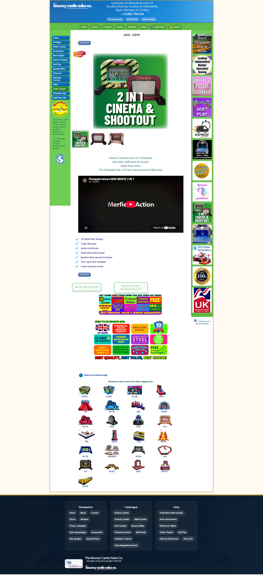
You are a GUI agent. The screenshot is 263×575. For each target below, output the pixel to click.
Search (176, 27)
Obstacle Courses (57, 79)
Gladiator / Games (123, 538)
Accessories (58, 51)
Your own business (168, 519)
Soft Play (57, 64)
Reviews (132, 27)
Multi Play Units (59, 98)
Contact (107, 27)
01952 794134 (134, 14)
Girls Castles (120, 526)
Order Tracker (59, 89)
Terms (120, 27)
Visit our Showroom (169, 538)
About (95, 27)
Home (84, 27)
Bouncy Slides (138, 526)
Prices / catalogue (77, 526)
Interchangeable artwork (126, 545)
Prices (55, 38)
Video (55, 84)
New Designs (58, 55)
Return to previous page (95, 375)
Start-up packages (77, 532)
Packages (57, 42)
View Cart (159, 27)
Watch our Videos (168, 526)
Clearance (57, 73)
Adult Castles (140, 519)
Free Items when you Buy (171, 512)
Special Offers (59, 69)
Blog (143, 27)
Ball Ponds (141, 532)
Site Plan (182, 532)
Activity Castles (122, 519)
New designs (75, 538)
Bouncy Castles (122, 512)
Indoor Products (60, 60)
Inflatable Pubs (59, 93)
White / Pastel (59, 47)
